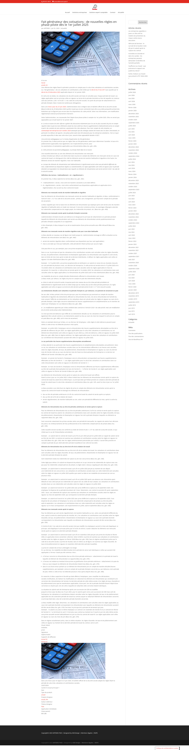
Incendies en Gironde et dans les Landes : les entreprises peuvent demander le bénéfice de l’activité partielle (136, 58)
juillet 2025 (132, 126)
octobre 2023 (132, 186)
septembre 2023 (133, 189)
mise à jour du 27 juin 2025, (57, 107)
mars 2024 (131, 171)
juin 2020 (131, 275)
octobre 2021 (132, 253)
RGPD (96, 733)
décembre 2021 (133, 247)
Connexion (131, 330)
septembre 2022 (133, 223)
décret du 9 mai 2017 (98, 90)
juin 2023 (131, 196)
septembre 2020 (133, 269)
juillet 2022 (132, 226)
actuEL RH (44, 699)
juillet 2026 (132, 92)
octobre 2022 (132, 220)
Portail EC (44, 642)
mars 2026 (131, 104)
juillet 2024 (132, 159)
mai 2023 (131, 199)
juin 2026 (131, 95)
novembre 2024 (133, 150)
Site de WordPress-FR (135, 339)
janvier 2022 (132, 244)
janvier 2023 (132, 211)
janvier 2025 (132, 144)
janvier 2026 (132, 110)
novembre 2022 (133, 217)
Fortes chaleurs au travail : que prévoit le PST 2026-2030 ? (138, 76)
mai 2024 (131, 165)
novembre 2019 (133, 296)
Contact (112, 12)
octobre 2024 (132, 153)
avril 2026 (131, 101)
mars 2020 (131, 284)
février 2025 (132, 141)
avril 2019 (131, 314)
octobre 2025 (132, 120)
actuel (43, 695)
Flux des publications (135, 333)
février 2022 (132, 241)
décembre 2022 (133, 214)
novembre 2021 (133, 250)
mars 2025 (131, 138)
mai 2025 (131, 132)
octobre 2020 (132, 265)
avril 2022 (131, 235)
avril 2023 (131, 202)
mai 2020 (131, 278)
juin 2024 (131, 162)
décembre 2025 (133, 114)
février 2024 (132, 174)
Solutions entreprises (79, 12)
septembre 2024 (133, 156)
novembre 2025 (133, 116)
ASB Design (76, 733)
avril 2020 (131, 281)
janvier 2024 (132, 177)
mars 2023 (131, 205)
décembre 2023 (133, 180)
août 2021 (131, 259)
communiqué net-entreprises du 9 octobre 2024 (56, 130)
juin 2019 (131, 308)
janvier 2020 (132, 290)
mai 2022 (131, 232)
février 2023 (132, 208)
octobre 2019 (132, 299)
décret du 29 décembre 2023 (50, 92)
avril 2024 (131, 168)
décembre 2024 (133, 147)
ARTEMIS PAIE (57, 733)
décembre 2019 (133, 293)
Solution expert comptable (98, 12)
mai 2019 (131, 311)
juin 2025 (131, 129)
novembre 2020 (133, 262)
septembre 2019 (133, 302)
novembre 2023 (133, 183)
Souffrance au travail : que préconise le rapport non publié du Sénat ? (137, 68)
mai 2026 (131, 98)
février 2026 (132, 107)
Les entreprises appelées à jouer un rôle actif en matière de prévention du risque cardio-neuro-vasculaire (137, 35)
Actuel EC (44, 639)
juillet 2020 (132, 272)
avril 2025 (131, 135)
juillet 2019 (132, 305)
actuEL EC (44, 85)
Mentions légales (87, 733)
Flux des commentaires (136, 336)
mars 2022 (131, 238)
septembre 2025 (133, 123)
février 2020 (132, 287)
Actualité (121, 12)
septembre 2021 (133, 256)
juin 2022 (131, 229)
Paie (42, 706)
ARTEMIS (47, 28)
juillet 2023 (132, 192)
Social (43, 83)
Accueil (67, 12)
